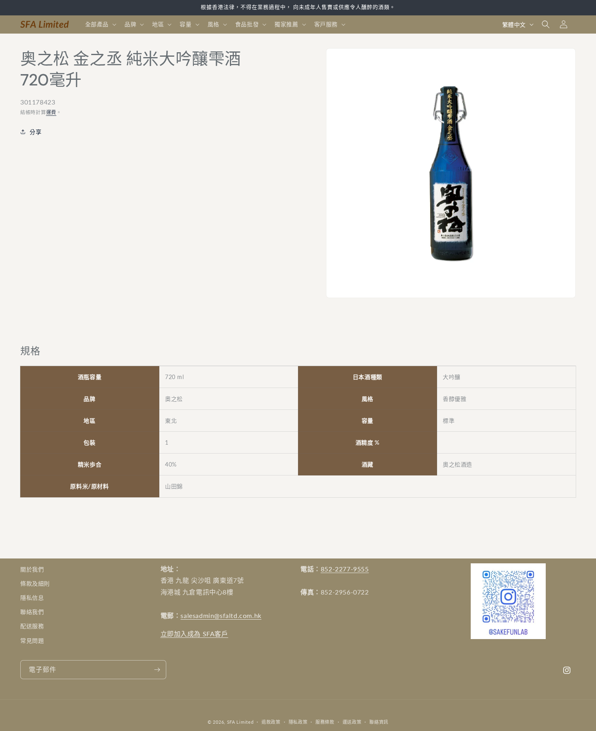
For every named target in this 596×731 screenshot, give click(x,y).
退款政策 (271, 721)
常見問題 (32, 640)
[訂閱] (157, 669)
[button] (100, 24)
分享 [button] (35, 131)
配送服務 (32, 626)
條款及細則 (35, 583)
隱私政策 (298, 721)
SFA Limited (240, 722)
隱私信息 (32, 598)
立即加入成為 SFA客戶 (194, 633)
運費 (51, 112)
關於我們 (32, 569)
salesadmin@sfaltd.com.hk (220, 616)
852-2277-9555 (345, 569)
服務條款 (324, 721)
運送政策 (352, 721)
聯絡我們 (32, 612)
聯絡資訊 (378, 721)
